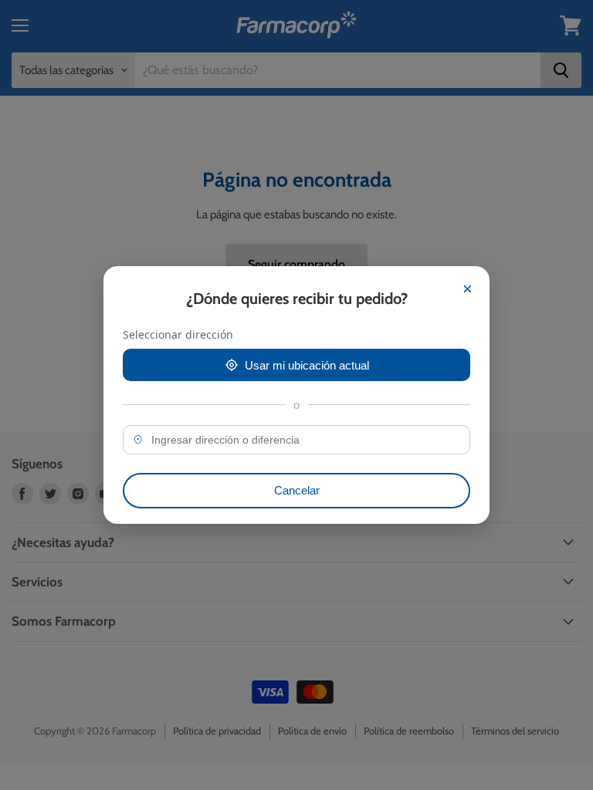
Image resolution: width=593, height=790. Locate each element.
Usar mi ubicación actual (307, 365)
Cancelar (297, 490)
